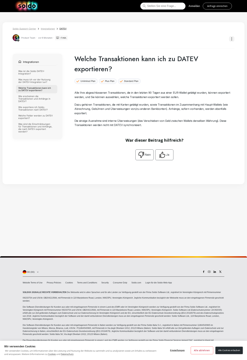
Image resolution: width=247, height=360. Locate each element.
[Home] (26, 6)
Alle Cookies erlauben (229, 350)
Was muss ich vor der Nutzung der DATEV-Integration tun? (34, 80)
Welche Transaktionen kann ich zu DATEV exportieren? (34, 89)
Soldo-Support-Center (24, 28)
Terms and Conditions (87, 282)
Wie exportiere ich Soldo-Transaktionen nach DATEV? (33, 108)
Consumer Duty (120, 282)
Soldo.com (136, 282)
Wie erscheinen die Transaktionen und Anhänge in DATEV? (34, 99)
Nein (148, 154)
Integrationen (48, 28)
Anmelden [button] (194, 6)
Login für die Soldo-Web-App (158, 282)
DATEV (63, 28)
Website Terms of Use (33, 282)
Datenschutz (67, 354)
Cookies (69, 282)
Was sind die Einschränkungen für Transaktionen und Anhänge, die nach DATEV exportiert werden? (35, 128)
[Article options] (231, 39)
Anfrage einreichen (217, 6)
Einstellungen (177, 350)
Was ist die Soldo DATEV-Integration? (31, 72)
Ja (167, 154)
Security (105, 282)
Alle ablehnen (202, 350)
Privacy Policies (54, 282)
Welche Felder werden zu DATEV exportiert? (35, 117)
